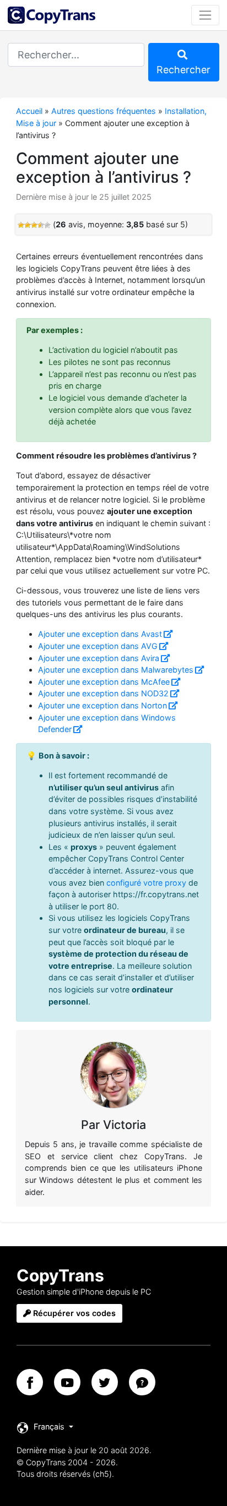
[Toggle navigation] (205, 15)
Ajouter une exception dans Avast (100, 634)
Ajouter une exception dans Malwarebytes (115, 669)
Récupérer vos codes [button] (73, 1313)
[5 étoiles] (47, 225)
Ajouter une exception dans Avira (98, 658)
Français (49, 1426)
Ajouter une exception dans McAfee (104, 681)
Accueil (29, 111)
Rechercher (183, 69)
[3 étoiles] (34, 225)
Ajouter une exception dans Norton (102, 705)
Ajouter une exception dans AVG (98, 646)
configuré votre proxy (146, 882)
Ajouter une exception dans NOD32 (103, 693)
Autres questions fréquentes (103, 111)
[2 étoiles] (27, 225)
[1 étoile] (21, 225)
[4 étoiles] (40, 225)
